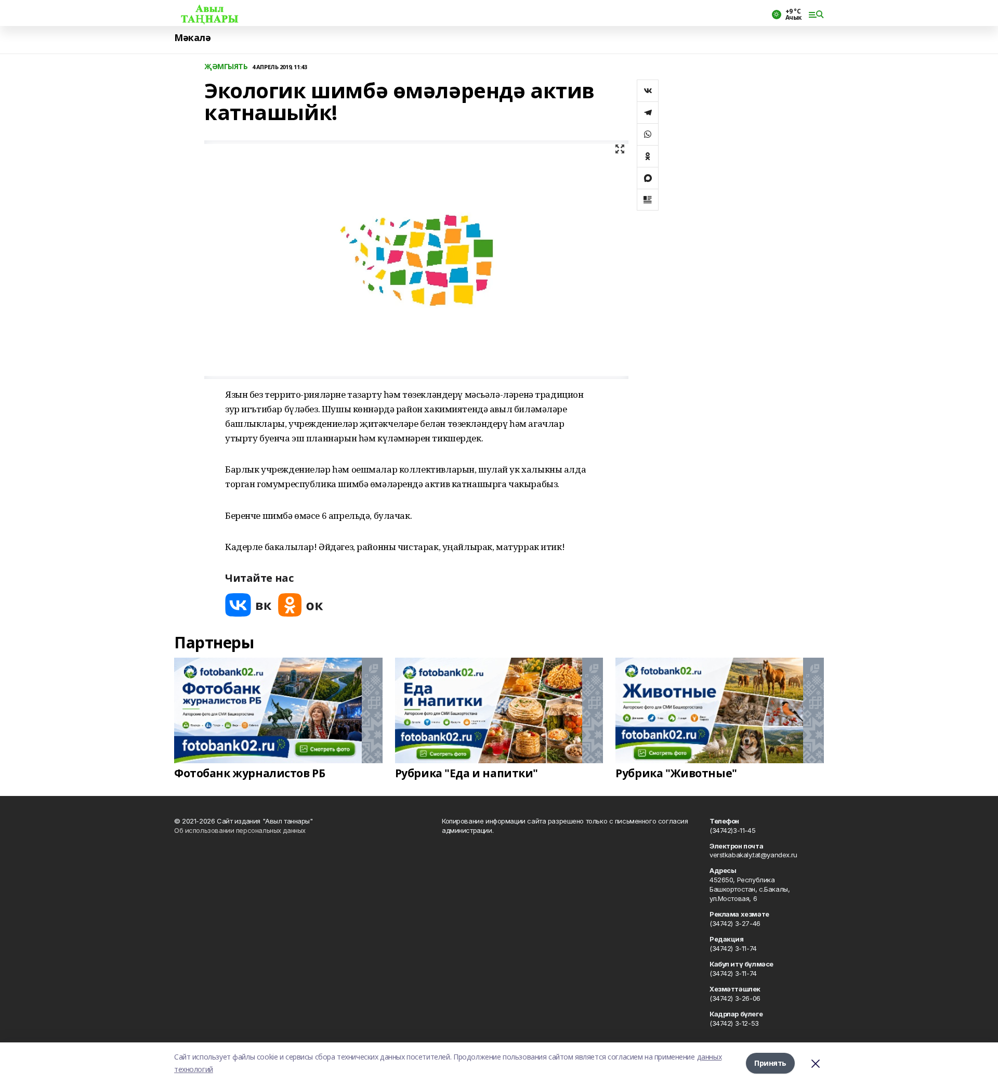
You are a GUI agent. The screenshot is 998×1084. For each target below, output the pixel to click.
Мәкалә (192, 37)
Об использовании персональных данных (240, 830)
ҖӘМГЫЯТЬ (226, 66)
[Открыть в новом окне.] (248, 605)
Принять (770, 1063)
